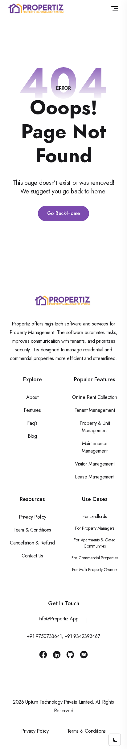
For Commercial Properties (95, 558)
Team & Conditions (32, 529)
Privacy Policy (32, 516)
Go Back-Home (63, 213)
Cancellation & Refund (32, 542)
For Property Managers (94, 528)
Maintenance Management (95, 447)
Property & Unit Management (95, 427)
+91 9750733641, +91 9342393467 (63, 636)
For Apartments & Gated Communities (95, 543)
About (32, 397)
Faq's (32, 423)
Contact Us (32, 555)
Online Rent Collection (94, 397)
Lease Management (94, 476)
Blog (32, 436)
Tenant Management (95, 410)
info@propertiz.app (59, 618)
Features (32, 410)
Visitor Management (95, 463)
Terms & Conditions (86, 731)
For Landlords (94, 516)
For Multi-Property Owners (94, 569)
